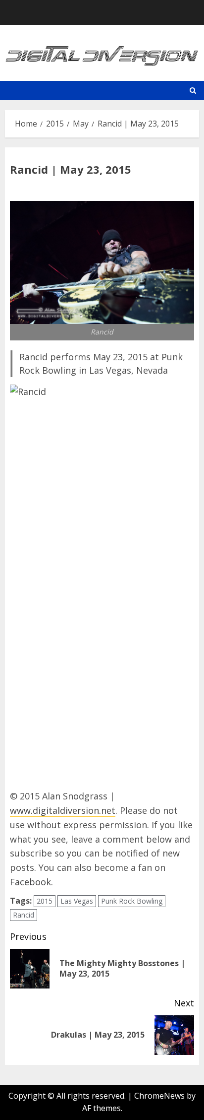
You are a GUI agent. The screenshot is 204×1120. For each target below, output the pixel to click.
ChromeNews (159, 1095)
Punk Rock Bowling (131, 901)
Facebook (30, 882)
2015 (44, 901)
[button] (193, 90)
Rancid (23, 915)
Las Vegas (76, 901)
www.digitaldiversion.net (62, 810)
